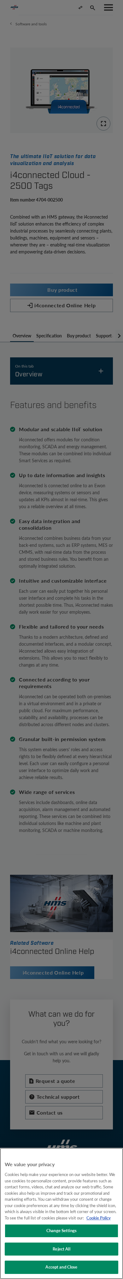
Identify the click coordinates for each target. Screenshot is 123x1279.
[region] (61, 1213)
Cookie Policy (98, 1218)
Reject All (61, 1249)
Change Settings (61, 1230)
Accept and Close (61, 1267)
